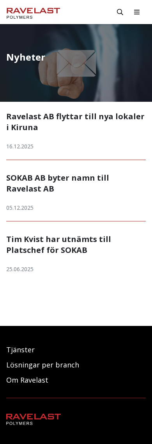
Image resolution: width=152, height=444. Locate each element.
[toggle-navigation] (137, 12)
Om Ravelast (27, 380)
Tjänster (20, 349)
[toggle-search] (120, 12)
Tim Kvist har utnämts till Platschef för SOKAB (58, 244)
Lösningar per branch (42, 364)
